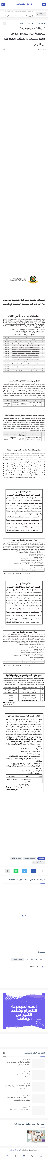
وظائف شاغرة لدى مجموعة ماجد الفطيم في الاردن (18, 1063)
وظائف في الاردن (38, 862)
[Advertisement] (24, 156)
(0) (4, 50)
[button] (33, 871)
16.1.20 (25, 1060)
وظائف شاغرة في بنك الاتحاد (20, 1110)
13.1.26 (25, 1095)
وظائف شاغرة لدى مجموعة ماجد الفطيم (18, 1075)
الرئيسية (40, 23)
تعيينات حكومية (25, 23)
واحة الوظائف (24, 4)
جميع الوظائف (16, 858)
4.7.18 (26, 1083)
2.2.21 (26, 1072)
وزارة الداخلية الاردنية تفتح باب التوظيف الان (17, 14)
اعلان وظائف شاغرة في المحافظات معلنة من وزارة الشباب (17, 1099)
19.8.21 (25, 1107)
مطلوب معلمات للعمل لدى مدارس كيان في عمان (17, 1087)
